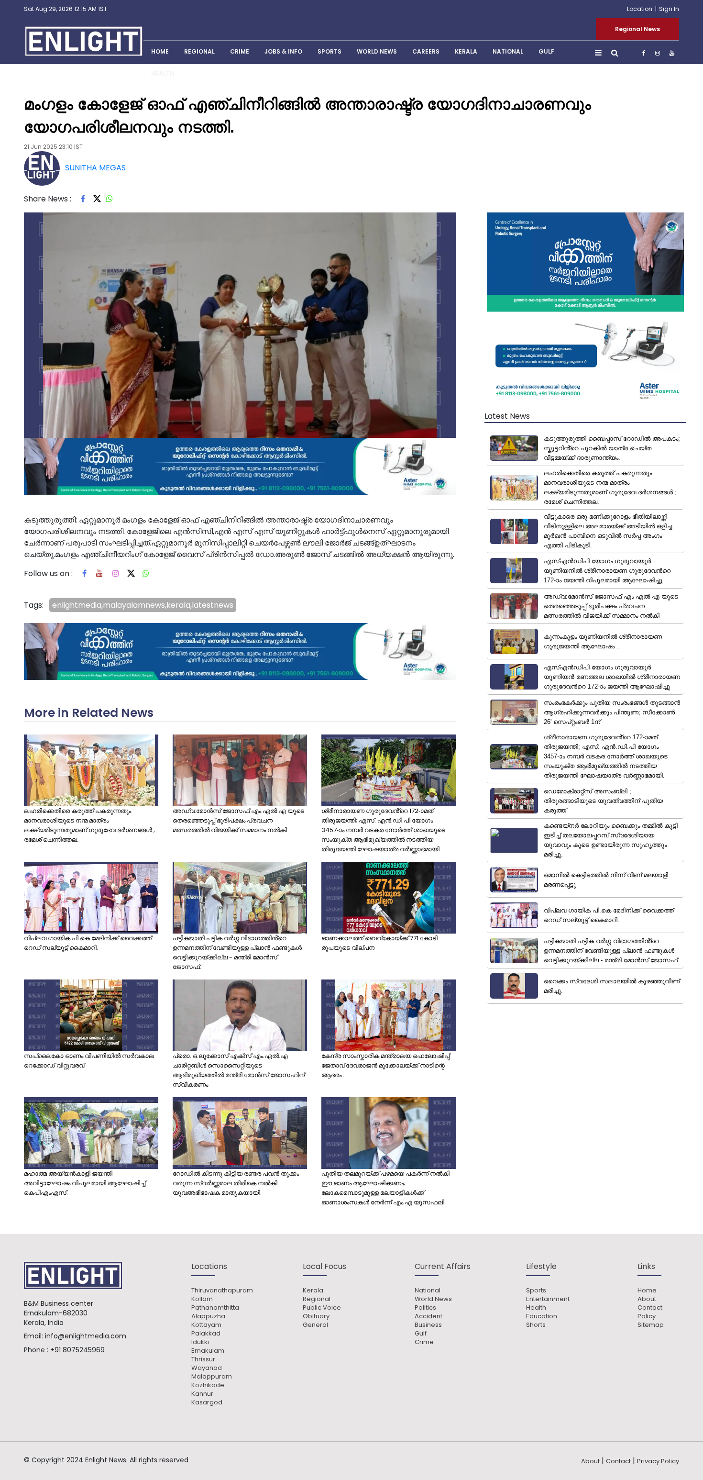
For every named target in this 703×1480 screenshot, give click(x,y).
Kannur (202, 1393)
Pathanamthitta (215, 1307)
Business (428, 1325)
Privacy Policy (658, 1461)
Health (162, 73)
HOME (160, 51)
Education (541, 1316)
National (508, 51)
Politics (425, 1307)
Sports (329, 51)
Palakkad (205, 1333)
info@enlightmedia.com (85, 1336)
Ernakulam (207, 1350)
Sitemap (650, 1325)
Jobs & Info (283, 51)
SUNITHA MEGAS (95, 167)
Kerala (313, 1290)
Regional (199, 51)
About (646, 1299)
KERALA (466, 51)
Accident (428, 1316)
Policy (646, 1316)
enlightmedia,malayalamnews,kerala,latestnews (142, 605)
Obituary (316, 1316)
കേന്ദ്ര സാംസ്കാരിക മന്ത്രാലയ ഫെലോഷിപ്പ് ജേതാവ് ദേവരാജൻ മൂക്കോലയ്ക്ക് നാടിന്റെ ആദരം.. (385, 1065)
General (315, 1325)
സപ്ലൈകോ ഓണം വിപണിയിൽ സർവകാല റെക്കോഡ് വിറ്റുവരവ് (89, 1060)
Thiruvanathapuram (222, 1290)
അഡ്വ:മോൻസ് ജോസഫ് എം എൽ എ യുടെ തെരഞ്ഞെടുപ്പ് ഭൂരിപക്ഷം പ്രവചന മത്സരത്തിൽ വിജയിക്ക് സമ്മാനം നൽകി (238, 820)
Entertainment (548, 1299)
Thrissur (203, 1359)
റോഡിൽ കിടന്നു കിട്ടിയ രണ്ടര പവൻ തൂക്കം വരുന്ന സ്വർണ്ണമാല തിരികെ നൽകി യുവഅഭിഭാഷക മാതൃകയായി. (236, 1183)
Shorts (536, 1325)
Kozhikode (207, 1385)
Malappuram (211, 1376)
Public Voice (322, 1307)
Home (647, 1290)
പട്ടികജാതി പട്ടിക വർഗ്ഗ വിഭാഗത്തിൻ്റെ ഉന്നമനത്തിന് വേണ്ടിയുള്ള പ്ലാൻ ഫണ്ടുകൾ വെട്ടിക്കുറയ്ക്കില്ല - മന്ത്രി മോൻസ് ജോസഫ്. (237, 952)
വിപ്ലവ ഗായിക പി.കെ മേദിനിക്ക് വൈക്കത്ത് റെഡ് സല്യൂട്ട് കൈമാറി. (88, 943)
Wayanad (206, 1368)
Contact (649, 1307)
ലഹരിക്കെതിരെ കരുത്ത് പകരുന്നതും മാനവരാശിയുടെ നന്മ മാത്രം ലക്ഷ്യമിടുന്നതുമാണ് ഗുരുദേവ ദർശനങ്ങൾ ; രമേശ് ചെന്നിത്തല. (89, 825)
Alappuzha (208, 1316)
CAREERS (425, 51)
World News (377, 51)
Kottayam (206, 1325)
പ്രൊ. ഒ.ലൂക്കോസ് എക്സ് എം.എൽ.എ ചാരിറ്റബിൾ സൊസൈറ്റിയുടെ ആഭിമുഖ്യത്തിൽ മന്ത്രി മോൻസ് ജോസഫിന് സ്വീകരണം (239, 1070)
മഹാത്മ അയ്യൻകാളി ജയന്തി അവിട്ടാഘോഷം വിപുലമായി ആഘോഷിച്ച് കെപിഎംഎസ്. (84, 1183)
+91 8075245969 (77, 1350)
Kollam (202, 1299)
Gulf (546, 51)
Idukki (200, 1342)
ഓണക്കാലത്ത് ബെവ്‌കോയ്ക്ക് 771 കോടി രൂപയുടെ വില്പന (379, 943)
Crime (239, 51)
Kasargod (206, 1402)
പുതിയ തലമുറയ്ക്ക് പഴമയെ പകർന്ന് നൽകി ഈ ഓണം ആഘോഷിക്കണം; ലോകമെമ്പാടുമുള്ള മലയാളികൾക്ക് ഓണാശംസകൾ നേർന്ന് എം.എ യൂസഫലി (385, 1188)
